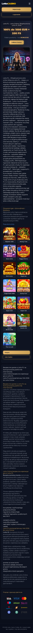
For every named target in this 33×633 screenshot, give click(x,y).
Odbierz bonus (16, 42)
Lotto (9, 3)
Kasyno (7, 352)
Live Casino (8, 357)
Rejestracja (16, 9)
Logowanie (16, 14)
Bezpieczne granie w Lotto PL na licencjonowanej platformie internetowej (14, 370)
